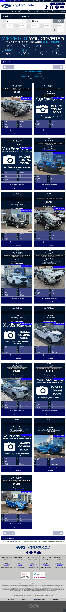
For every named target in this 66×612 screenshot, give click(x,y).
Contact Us (58, 3)
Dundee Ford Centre (26, 1)
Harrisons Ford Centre (61, 1)
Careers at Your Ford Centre (16, 1)
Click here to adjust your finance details (16, 96)
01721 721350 (59, 565)
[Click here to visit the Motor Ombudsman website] (39, 575)
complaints (24, 599)
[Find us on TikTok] (46, 8)
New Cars (12, 11)
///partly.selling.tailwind (46, 564)
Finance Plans (54, 11)
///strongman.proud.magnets (59, 564)
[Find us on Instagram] (57, 8)
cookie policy (55, 599)
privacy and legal (11, 599)
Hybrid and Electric (20, 11)
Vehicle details (18, 133)
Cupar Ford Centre (44, 1)
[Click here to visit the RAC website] (25, 575)
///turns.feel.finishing (19, 564)
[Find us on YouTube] (62, 8)
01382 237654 (6, 565)
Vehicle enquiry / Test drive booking (18, 184)
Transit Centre (29, 11)
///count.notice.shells (6, 564)
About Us (4, 1)
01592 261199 (19, 565)
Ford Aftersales (45, 11)
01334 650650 (33, 565)
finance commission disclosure (39, 599)
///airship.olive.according (33, 564)
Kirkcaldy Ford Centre (35, 1)
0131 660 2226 (46, 565)
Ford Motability (63, 11)
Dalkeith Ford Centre (52, 1)
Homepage (5, 11)
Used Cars (37, 11)
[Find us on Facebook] (51, 8)
